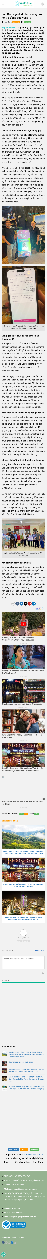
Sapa (26, 813)
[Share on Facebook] (17, 604)
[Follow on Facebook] (3, 1242)
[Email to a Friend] (25, 604)
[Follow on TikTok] (9, 1242)
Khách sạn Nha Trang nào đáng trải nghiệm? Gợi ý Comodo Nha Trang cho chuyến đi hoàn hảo (26, 1079)
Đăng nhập (41, 950)
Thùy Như (27, 22)
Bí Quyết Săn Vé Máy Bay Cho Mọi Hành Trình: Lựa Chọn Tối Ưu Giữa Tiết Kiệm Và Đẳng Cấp (27, 1087)
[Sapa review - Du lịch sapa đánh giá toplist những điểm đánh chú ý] (23, 4)
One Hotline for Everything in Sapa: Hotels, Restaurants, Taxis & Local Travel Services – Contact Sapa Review (26, 1054)
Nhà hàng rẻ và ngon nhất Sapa (21, 1062)
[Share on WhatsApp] (13, 604)
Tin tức (21, 813)
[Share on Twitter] (21, 604)
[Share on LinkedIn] (34, 604)
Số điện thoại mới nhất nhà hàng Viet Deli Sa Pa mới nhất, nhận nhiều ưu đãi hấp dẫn (26, 1070)
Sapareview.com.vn (34, 1154)
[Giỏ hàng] (43, 4)
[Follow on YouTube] (15, 1242)
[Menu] (3, 4)
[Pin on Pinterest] (30, 604)
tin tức (36, 813)
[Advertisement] (23, 1018)
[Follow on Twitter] (12, 1242)
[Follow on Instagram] (6, 1242)
